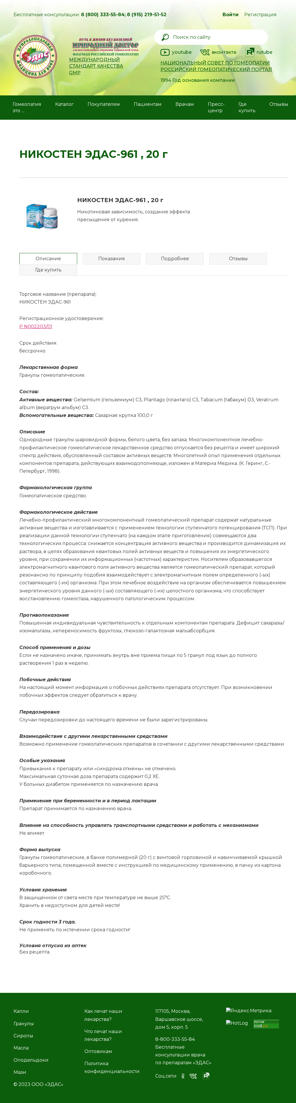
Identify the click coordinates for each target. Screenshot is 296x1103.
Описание (48, 258)
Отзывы (278, 104)
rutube (264, 52)
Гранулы (24, 1023)
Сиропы (23, 1036)
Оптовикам (98, 1051)
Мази (20, 1072)
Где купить (48, 270)
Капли (21, 1011)
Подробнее (175, 258)
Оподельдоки (31, 1060)
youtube (182, 52)
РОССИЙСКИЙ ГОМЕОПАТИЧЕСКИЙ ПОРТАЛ (216, 69)
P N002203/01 (35, 326)
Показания (111, 258)
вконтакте (224, 52)
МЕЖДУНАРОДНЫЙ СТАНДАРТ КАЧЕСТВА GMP (96, 66)
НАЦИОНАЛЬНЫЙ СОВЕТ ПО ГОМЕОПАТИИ (215, 63)
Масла (21, 1048)
